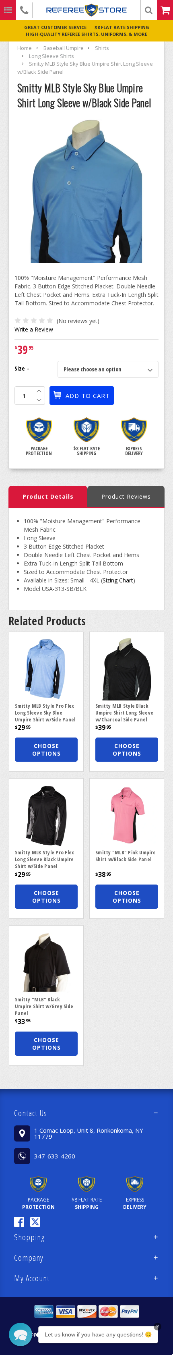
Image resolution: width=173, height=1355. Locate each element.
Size (21, 369)
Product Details (48, 496)
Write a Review (33, 329)
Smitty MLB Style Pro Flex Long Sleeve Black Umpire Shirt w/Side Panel (44, 859)
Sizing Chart (118, 580)
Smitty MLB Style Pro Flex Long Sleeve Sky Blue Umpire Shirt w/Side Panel (45, 712)
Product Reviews (126, 496)
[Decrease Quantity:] (39, 400)
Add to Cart (88, 396)
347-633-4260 (54, 1156)
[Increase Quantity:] (39, 391)
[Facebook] (19, 1222)
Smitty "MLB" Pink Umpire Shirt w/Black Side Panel (125, 856)
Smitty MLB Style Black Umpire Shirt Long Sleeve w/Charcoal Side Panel (124, 712)
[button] (86, 1112)
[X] (35, 1222)
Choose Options (46, 749)
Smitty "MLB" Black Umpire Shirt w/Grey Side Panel (44, 1006)
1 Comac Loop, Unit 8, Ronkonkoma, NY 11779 (88, 1133)
